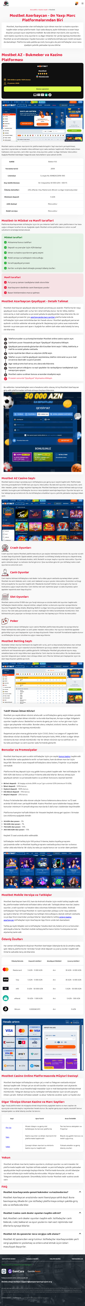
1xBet (8, 1146)
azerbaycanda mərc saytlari (43, 317)
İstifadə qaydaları (6, 1298)
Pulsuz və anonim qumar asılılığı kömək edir (15, 1278)
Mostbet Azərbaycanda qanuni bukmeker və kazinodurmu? (35, 1192)
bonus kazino (64, 756)
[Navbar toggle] (82, 3)
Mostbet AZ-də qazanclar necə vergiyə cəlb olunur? (31, 1234)
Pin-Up (8, 1127)
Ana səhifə (33, 9)
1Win (7, 1137)
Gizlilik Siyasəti (17, 1298)
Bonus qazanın (42, 89)
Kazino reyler (43, 9)
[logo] (12, 3)
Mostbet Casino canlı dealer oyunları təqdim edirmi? (32, 1213)
